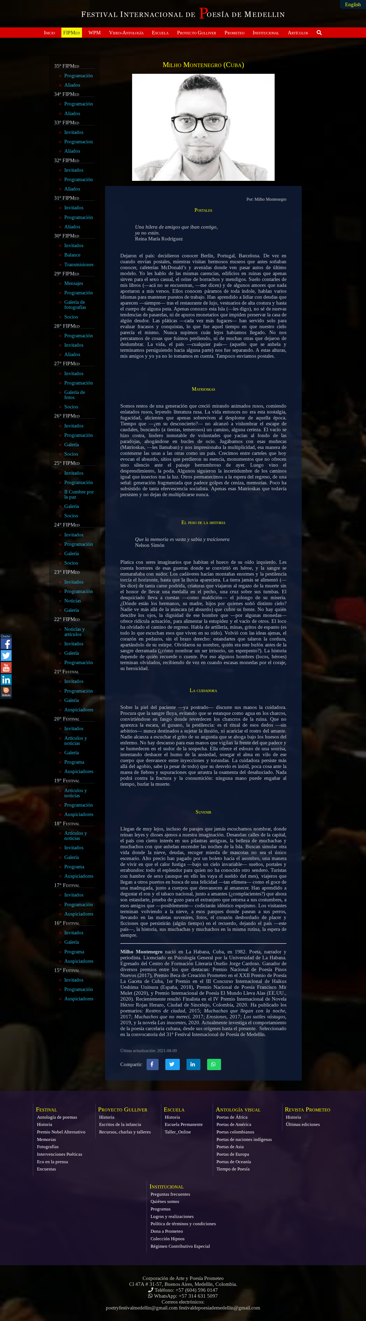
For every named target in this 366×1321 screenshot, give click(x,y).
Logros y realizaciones (172, 1216)
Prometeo (234, 32)
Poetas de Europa (232, 1154)
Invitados (73, 132)
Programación (78, 75)
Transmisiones (79, 264)
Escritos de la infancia (120, 1124)
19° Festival (67, 780)
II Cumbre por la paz (79, 494)
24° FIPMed (67, 525)
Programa (74, 761)
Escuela (160, 32)
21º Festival (66, 671)
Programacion (78, 141)
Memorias (46, 1139)
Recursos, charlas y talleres (125, 1132)
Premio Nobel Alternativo (61, 1132)
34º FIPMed (66, 94)
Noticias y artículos (74, 632)
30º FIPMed (66, 236)
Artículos (298, 32)
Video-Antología (126, 32)
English (353, 4)
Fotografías (48, 1146)
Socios (71, 316)
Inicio (49, 32)
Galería (71, 444)
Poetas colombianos (235, 1132)
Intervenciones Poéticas (59, 1154)
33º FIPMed (66, 122)
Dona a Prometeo (167, 1231)
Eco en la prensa (52, 1161)
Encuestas (46, 1169)
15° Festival (67, 970)
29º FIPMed (66, 273)
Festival (46, 1109)
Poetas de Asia (230, 1146)
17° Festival (67, 885)
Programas (161, 1209)
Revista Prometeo (307, 1109)
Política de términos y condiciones (183, 1223)
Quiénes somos (165, 1201)
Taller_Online (178, 1132)
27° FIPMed (67, 363)
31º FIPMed (66, 198)
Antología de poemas (57, 1117)
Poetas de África (232, 1117)
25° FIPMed (67, 463)
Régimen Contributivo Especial (180, 1246)
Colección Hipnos (168, 1238)
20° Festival (67, 719)
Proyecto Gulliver (196, 32)
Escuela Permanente (184, 1124)
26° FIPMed (67, 416)
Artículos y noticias (75, 740)
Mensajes (73, 283)
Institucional (266, 32)
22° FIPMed (67, 619)
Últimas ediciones (303, 1124)
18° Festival (67, 823)
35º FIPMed (66, 66)
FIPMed (71, 32)
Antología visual (238, 1109)
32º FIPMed (66, 160)
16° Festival (67, 923)
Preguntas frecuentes (170, 1194)
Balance (72, 254)
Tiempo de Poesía (233, 1169)
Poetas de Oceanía (233, 1161)
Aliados (72, 84)
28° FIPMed (67, 326)
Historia (44, 1124)
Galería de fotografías (75, 304)
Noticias (72, 600)
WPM (94, 32)
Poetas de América (233, 1124)
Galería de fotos (74, 395)
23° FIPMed (67, 572)
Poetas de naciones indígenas (244, 1139)
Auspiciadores (78, 709)
